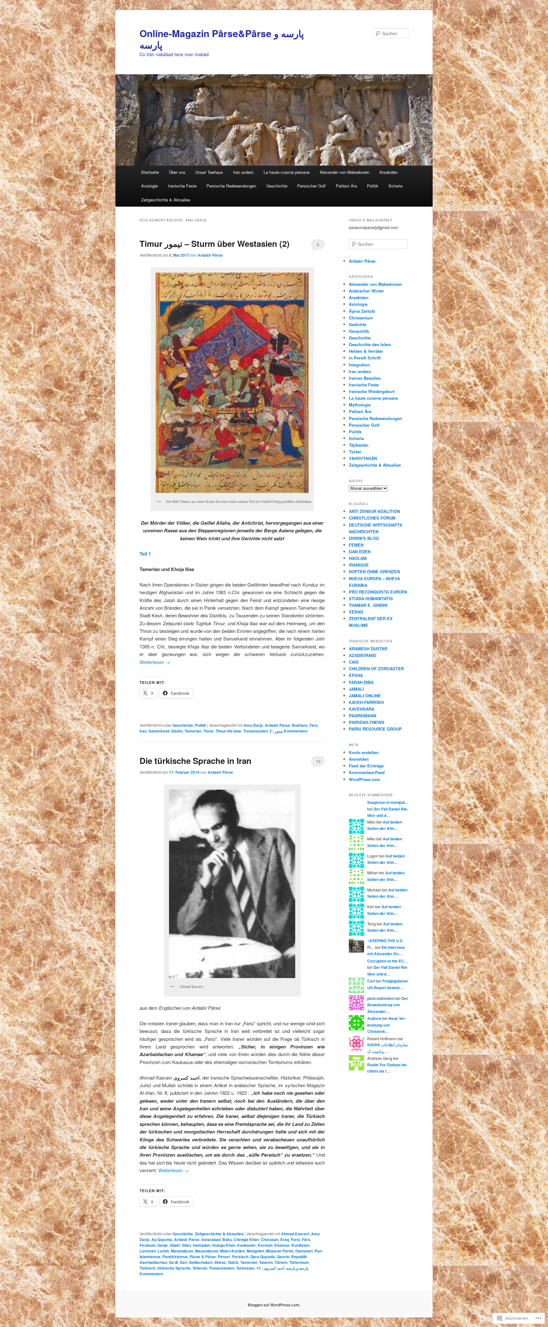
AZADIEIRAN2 (362, 655)
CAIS (354, 662)
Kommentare (289, 731)
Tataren (266, 1262)
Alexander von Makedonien (344, 172)
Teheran (199, 1268)
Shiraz (220, 1262)
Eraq (284, 1239)
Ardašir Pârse (210, 255)
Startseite (150, 172)
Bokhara (300, 725)
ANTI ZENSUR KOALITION (374, 511)
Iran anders (243, 172)
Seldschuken (200, 1262)
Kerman (265, 1245)
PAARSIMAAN (362, 716)
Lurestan (148, 1251)
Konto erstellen (364, 752)
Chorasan (269, 1239)
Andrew (374, 1018)
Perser (224, 1256)
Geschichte (276, 186)
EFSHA (356, 675)
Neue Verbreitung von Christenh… (386, 1024)
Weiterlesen (155, 662)
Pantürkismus (175, 1256)
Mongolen (255, 1251)
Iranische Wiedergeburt (372, 391)
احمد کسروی (274, 1268)
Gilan (186, 1245)
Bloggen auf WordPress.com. (274, 1305)
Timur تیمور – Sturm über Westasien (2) (215, 243)
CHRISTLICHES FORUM (372, 518)
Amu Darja (253, 725)
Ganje (162, 1245)
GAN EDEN (359, 552)
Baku (227, 1239)
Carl (371, 981)
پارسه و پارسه (297, 1268)
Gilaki (175, 1245)
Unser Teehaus (209, 172)
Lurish (163, 1251)
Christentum (361, 318)
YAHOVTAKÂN (363, 458)
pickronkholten (380, 998)
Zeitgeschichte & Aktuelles (166, 200)
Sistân (177, 731)
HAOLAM (358, 558)
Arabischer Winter (366, 291)
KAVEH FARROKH (366, 702)
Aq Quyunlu (161, 1239)
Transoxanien (255, 731)
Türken (281, 1262)
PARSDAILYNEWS (366, 722)
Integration (359, 365)
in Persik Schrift (365, 358)
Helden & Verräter (366, 351)
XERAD (356, 612)
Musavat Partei (279, 1251)
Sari (183, 1262)
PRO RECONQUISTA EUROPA (378, 592)
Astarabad (210, 1239)
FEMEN (356, 545)
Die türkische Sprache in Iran (195, 760)
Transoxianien (221, 1268)
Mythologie (360, 405)
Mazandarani (206, 1251)
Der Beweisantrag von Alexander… (387, 1004)
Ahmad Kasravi (295, 1234)
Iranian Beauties (365, 378)
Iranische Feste (182, 186)
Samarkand (158, 731)
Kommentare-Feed (367, 772)
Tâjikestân (359, 445)
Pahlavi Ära (346, 186)
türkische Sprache (174, 1268)
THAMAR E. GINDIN (368, 605)
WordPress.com (364, 779)
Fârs (314, 725)
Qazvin (283, 1256)
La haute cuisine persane (287, 172)
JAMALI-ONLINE (365, 696)
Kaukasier (246, 1245)
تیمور (279, 731)
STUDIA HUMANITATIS (371, 598)
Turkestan (245, 1268)
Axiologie (149, 186)
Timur (208, 731)
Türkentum (299, 1262)
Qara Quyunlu (262, 1256)
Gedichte (357, 324)
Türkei (355, 452)
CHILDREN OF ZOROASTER (376, 669)
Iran (143, 731)
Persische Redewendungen (231, 186)
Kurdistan (300, 1245)
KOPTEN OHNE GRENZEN (374, 571)
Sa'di (173, 1262)
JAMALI (356, 689)
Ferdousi (147, 1245)
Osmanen (304, 1251)
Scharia (395, 186)
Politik (372, 186)
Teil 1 (145, 553)
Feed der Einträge (366, 766)
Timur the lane (228, 731)
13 (318, 761)
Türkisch (147, 1268)
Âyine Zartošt (362, 311)
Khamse (282, 1245)
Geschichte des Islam (370, 344)
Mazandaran (182, 1251)
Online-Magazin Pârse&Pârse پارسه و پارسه (222, 38)
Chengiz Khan (246, 1239)
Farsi (295, 1239)
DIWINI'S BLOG (364, 538)
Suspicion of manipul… (387, 802)
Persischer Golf (311, 186)
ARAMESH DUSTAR (368, 649)
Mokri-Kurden (232, 1251)
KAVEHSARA (361, 709)
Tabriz (233, 1262)
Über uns (177, 172)
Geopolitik (359, 331)
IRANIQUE (359, 565)
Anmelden (359, 759)
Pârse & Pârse (203, 1256)
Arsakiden (388, 172)
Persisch (240, 1256)
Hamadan (201, 1245)
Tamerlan (193, 731)
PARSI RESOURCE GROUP (375, 729)
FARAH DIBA (361, 682)
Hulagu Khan (223, 1245)
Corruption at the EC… (387, 961)
